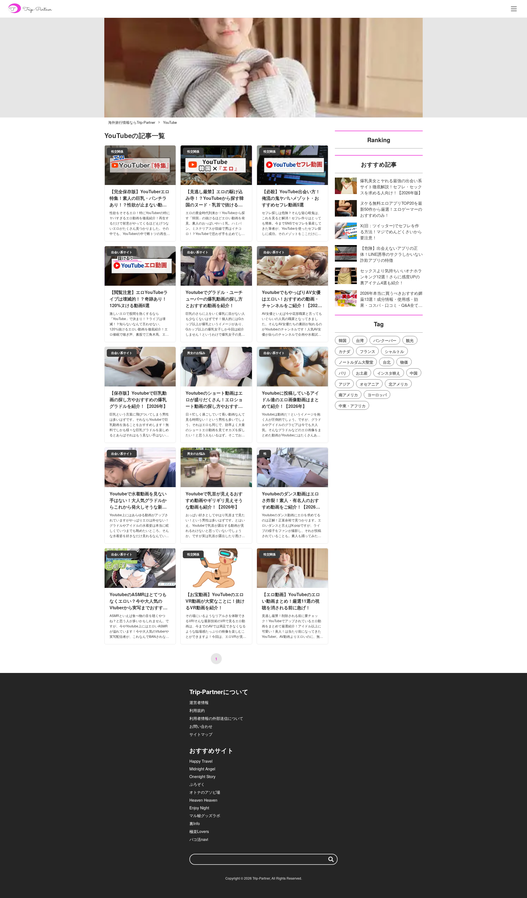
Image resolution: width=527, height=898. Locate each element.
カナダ (344, 351)
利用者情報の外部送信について (216, 718)
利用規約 (197, 710)
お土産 (362, 373)
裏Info (194, 823)
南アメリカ (348, 394)
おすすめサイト (211, 750)
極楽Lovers (199, 831)
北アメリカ (398, 384)
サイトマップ (200, 734)
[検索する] (331, 859)
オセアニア (369, 384)
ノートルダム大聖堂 (356, 362)
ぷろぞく (197, 784)
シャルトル (394, 351)
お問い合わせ (200, 726)
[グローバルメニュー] (513, 8)
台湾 (360, 340)
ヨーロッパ (377, 394)
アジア (344, 384)
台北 (387, 362)
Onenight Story (202, 776)
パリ (342, 373)
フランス (367, 351)
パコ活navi (198, 839)
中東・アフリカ (352, 405)
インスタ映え (388, 373)
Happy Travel (200, 761)
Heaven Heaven (203, 800)
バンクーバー (384, 340)
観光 (410, 340)
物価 (404, 362)
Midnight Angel (202, 768)
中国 (413, 373)
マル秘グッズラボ (204, 815)
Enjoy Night (199, 807)
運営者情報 (199, 702)
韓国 (342, 340)
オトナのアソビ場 (204, 792)
